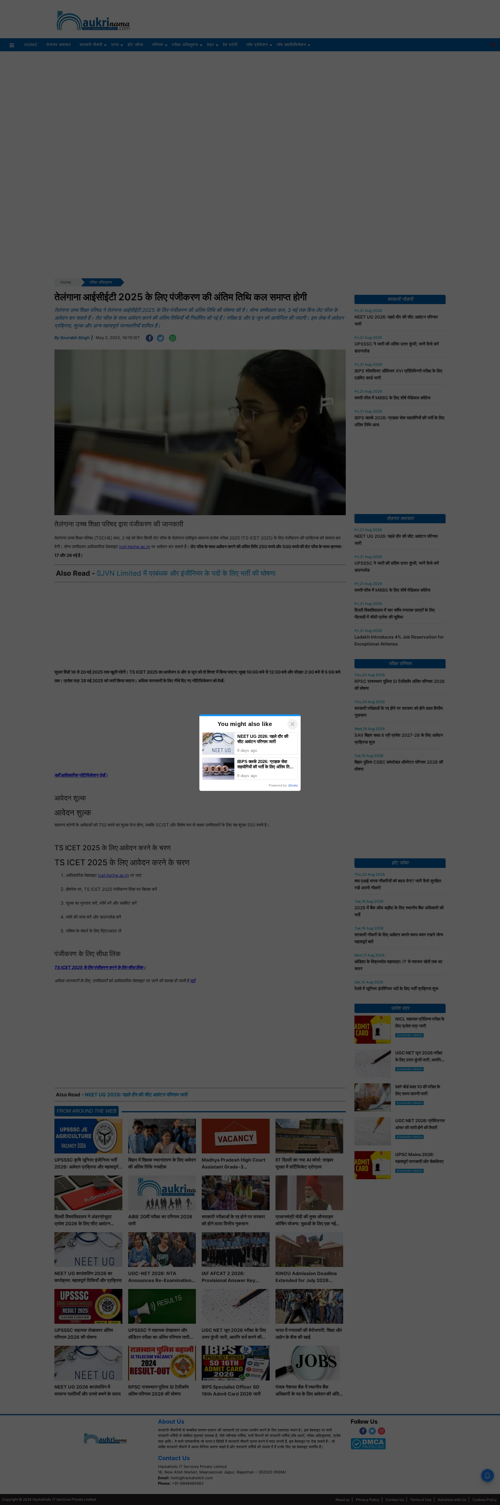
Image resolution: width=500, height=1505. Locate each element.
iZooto (293, 785)
